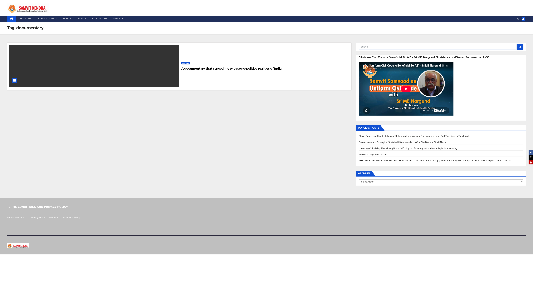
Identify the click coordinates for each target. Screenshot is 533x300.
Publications (46, 18)
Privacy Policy (38, 217)
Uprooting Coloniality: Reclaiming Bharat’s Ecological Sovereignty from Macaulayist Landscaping (408, 148)
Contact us (99, 18)
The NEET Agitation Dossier (373, 154)
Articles (185, 63)
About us (25, 18)
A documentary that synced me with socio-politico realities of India (231, 68)
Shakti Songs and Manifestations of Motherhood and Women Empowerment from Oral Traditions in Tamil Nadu (414, 136)
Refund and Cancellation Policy (64, 217)
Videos (82, 18)
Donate (118, 18)
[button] (518, 19)
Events (67, 18)
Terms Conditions (15, 217)
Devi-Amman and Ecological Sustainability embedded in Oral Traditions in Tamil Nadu (402, 142)
